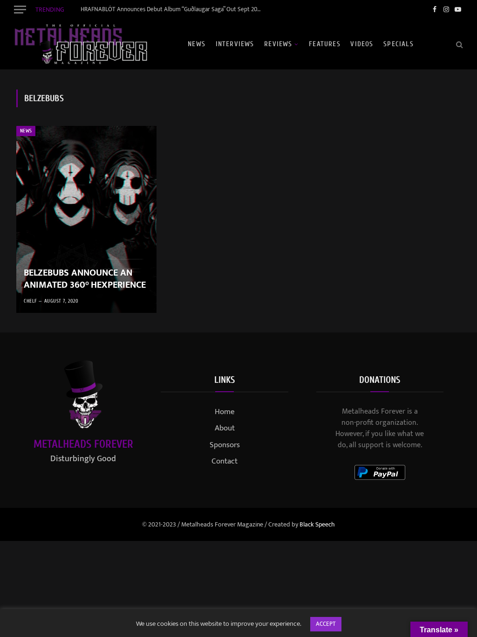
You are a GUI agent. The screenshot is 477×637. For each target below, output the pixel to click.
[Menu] (20, 9)
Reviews (278, 44)
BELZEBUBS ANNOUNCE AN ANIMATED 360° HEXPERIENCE (85, 279)
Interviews (235, 44)
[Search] (458, 44)
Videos (361, 44)
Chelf (30, 301)
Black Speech (317, 524)
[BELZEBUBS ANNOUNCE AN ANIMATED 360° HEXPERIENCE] (86, 219)
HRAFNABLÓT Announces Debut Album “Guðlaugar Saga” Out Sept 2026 (172, 10)
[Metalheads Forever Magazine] (80, 44)
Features (325, 44)
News (196, 44)
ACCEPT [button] (326, 624)
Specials (398, 44)
